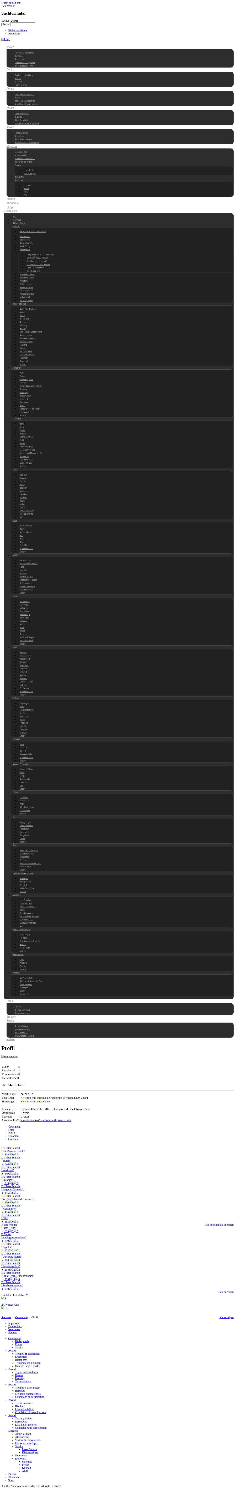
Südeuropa (24, 608)
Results (18, 78)
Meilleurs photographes (25, 101)
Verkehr (23, 860)
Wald (22, 440)
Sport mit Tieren (26, 681)
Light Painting (25, 900)
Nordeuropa (24, 601)
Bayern (22, 312)
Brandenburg (25, 318)
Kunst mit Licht (26, 903)
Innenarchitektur (26, 576)
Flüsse (22, 430)
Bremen (23, 322)
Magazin (12, 146)
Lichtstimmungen (27, 853)
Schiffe (22, 713)
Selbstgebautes (26, 984)
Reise (15, 596)
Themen (18, 1006)
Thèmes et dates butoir (24, 94)
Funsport (23, 668)
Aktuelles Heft (21, 152)
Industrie (23, 570)
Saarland (23, 345)
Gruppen (23, 389)
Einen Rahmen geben (35, 267)
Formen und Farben (28, 906)
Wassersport (25, 659)
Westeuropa (24, 611)
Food (22, 744)
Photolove (24, 281)
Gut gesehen (25, 835)
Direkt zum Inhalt (10, 2)
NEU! (15, 216)
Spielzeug (24, 723)
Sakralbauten (25, 560)
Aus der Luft (24, 456)
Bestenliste (19, 59)
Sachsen (23, 348)
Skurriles (23, 732)
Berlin (22, 315)
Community (13, 43)
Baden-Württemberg (28, 309)
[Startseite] (5, 39)
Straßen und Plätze (27, 586)
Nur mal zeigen (26, 978)
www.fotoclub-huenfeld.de (35, 1101)
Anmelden (14, 33)
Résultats (19, 97)
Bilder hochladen (17, 30)
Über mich (14, 1126)
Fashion (23, 382)
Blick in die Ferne (27, 807)
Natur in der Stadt (27, 866)
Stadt (22, 567)
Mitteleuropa (25, 614)
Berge (22, 424)
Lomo (22, 775)
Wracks (23, 966)
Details (22, 501)
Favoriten (13, 1135)
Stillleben (16, 739)
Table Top (24, 747)
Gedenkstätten (25, 583)
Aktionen (16, 226)
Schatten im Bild (33, 271)
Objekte (23, 751)
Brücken (23, 573)
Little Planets (25, 810)
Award (10, 47)
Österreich (24, 361)
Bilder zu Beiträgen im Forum (32, 981)
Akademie (13, 203)
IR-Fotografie (25, 947)
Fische (22, 481)
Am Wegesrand (26, 525)
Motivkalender (25, 297)
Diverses (16, 972)
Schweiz (23, 364)
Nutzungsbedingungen (24, 1036)
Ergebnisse (19, 56)
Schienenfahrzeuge (27, 710)
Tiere (15, 469)
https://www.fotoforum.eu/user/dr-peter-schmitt (45, 1120)
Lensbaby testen (26, 300)
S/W (21, 785)
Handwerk (24, 402)
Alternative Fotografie (21, 929)
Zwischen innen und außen (38, 261)
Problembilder (25, 881)
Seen (22, 427)
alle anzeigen (227, 1224)
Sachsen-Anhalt (26, 351)
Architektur (17, 555)
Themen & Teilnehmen (24, 52)
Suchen (5, 20)
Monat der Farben (27, 277)
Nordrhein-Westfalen (28, 338)
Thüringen (24, 358)
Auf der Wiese (25, 532)
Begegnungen (25, 395)
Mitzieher (23, 685)
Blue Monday (25, 236)
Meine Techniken (27, 888)
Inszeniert (24, 399)
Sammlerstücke (26, 754)
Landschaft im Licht (27, 450)
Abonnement (20, 155)
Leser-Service (29, 170)
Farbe (22, 772)
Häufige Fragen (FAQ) (24, 65)
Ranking (18, 81)
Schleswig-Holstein (27, 354)
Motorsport (24, 665)
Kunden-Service (21, 1026)
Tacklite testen (25, 284)
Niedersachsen (26, 335)
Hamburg (23, 325)
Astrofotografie (26, 463)
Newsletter (19, 177)
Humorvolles (25, 832)
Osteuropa (24, 604)
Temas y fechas (21, 132)
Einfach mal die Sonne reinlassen (40, 254)
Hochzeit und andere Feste (31, 386)
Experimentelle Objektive (30, 941)
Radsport (23, 662)
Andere (23, 415)
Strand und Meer (26, 437)
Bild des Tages (19, 223)
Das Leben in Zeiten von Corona (33, 231)
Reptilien (23, 488)
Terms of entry (21, 85)
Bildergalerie (11, 211)
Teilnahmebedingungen (25, 62)
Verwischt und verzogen (29, 916)
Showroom (17, 220)
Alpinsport (24, 675)
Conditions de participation (26, 104)
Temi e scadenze (22, 113)
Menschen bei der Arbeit (30, 408)
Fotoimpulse (25, 249)
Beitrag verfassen (22, 1010)
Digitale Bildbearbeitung (23, 873)
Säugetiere (24, 478)
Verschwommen (26, 913)
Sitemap (12, 1332)
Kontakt (27, 191)
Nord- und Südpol (27, 637)
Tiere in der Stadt (27, 510)
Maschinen (24, 716)
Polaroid (23, 782)
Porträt (22, 373)
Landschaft (17, 418)
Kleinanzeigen (30, 173)
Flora (15, 520)
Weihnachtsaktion (27, 294)
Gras (21, 535)
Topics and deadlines (24, 75)
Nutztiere (23, 497)
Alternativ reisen (26, 640)
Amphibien (24, 491)
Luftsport (23, 672)
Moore (22, 443)
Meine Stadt (24, 857)
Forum (10, 1001)
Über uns (27, 185)
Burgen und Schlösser (29, 563)
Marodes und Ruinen (28, 580)
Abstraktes (17, 895)
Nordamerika (25, 617)
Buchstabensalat (26, 243)
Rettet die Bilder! (27, 769)
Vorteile (11, 1039)
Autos (22, 706)
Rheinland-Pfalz (26, 341)
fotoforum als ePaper (24, 161)
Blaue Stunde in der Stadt (30, 863)
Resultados (19, 136)
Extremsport (24, 688)
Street (15, 817)
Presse (26, 188)
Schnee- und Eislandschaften (31, 453)
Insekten (23, 474)
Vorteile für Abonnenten (25, 158)
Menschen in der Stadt (29, 850)
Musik (22, 405)
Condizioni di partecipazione (27, 123)
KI (13, 997)
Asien (22, 627)
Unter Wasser (18, 954)
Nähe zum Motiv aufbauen (37, 258)
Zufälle (22, 838)
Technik (16, 698)
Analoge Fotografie (20, 764)
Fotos (11, 1129)
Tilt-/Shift (23, 938)
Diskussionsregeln (22, 1013)
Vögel (22, 484)
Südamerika (25, 621)
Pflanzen (23, 963)
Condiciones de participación (27, 142)
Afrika (22, 624)
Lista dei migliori (22, 120)
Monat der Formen (27, 274)
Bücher (11, 199)
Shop (10, 207)
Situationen (24, 828)
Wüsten (23, 433)
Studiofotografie (26, 379)
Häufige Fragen (21, 1032)
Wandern (23, 678)
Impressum (14, 1323)
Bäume (22, 529)
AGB (25, 195)
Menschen (17, 368)
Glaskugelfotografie (28, 923)
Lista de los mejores (23, 139)
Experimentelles (26, 412)
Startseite (6, 1317)
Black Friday (25, 246)
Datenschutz (15, 1326)
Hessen (23, 328)
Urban (15, 845)
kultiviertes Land (26, 446)
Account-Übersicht (22, 1029)
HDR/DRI (23, 885)
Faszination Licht (26, 290)
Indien (22, 630)
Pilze (22, 538)
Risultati (18, 117)
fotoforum (19, 180)
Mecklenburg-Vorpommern (31, 332)
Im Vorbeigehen (26, 825)
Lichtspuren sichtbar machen (38, 264)
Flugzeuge (24, 703)
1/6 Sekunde (25, 239)
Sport (15, 647)
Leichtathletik (25, 655)
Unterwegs (24, 392)
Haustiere (24, 494)
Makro (22, 504)
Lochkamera (25, 934)
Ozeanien (24, 634)
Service (18, 165)
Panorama (17, 792)
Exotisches (24, 545)
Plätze (22, 804)
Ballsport (23, 652)
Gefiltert (23, 944)
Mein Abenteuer (26, 287)
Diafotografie (25, 779)
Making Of (24, 987)
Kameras (23, 729)
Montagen (24, 878)
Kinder (22, 376)
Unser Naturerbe (19, 304)
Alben (11, 1132)
